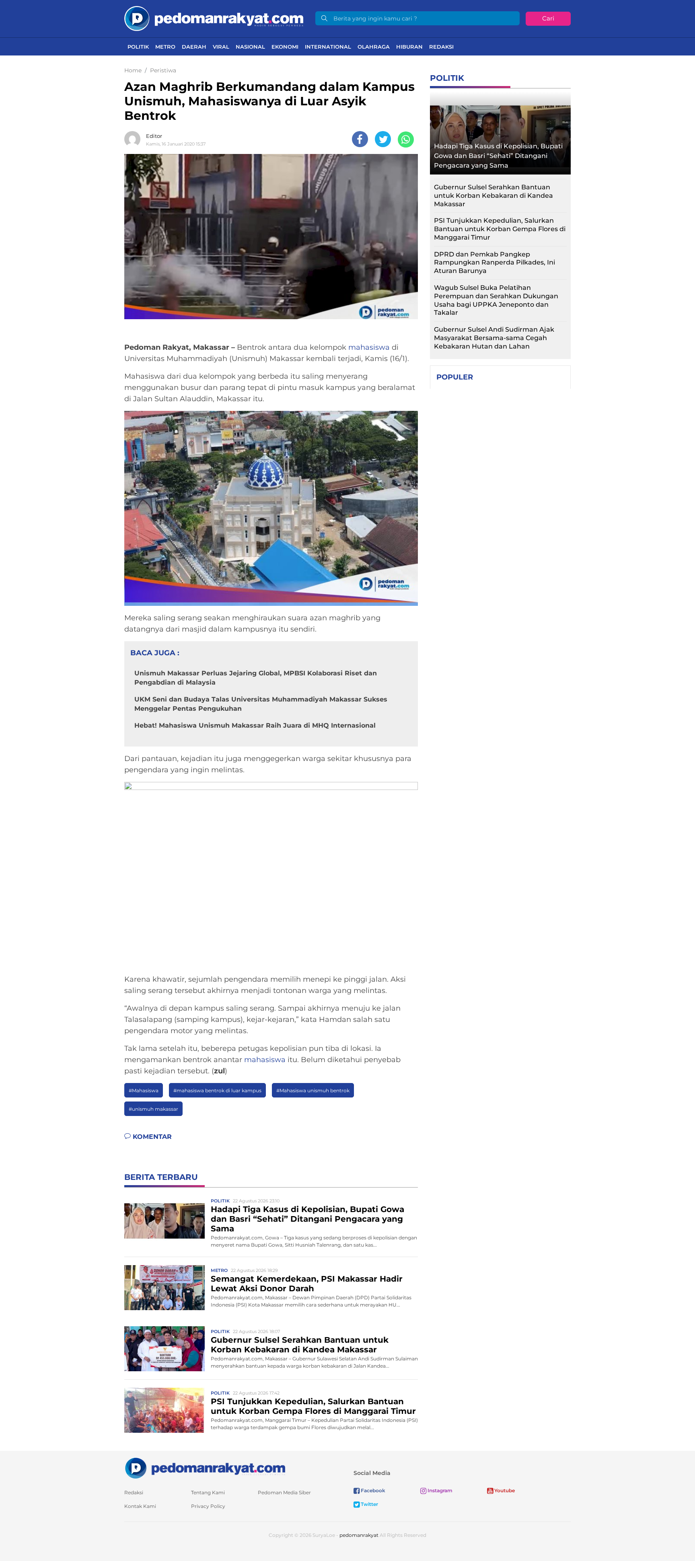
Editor (154, 136)
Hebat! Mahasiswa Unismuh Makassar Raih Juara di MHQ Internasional (255, 725)
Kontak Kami (140, 1506)
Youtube (504, 1490)
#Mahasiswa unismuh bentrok (313, 1090)
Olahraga (374, 46)
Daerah (194, 46)
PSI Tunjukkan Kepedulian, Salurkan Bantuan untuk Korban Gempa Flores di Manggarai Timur (313, 1406)
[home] (204, 1467)
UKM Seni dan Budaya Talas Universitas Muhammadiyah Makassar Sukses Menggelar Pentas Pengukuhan (260, 703)
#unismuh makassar (153, 1109)
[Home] (213, 18)
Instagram (439, 1490)
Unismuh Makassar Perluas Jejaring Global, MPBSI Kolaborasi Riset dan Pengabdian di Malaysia (255, 677)
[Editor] (134, 139)
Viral (221, 46)
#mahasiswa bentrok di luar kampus (217, 1090)
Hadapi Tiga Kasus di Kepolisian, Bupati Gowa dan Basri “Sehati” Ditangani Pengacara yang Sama (307, 1218)
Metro (165, 46)
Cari (548, 18)
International (328, 46)
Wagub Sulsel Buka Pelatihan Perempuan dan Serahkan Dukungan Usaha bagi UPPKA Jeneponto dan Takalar (496, 300)
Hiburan (409, 46)
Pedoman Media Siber (284, 1492)
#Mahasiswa (143, 1090)
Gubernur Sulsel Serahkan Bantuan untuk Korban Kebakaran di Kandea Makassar (300, 1344)
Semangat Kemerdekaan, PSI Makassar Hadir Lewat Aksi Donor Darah (307, 1283)
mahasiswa (369, 347)
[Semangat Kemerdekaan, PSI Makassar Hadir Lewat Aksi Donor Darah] (164, 1287)
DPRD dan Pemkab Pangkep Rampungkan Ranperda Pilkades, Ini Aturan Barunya (494, 262)
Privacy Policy (208, 1506)
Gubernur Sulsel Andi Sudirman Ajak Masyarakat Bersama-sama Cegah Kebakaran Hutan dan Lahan (494, 338)
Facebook (372, 1490)
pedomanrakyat (358, 1535)
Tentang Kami (208, 1492)
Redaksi (441, 46)
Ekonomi (284, 46)
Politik (138, 46)
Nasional (250, 46)
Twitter (369, 1504)
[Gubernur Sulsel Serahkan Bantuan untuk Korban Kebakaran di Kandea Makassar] (164, 1348)
